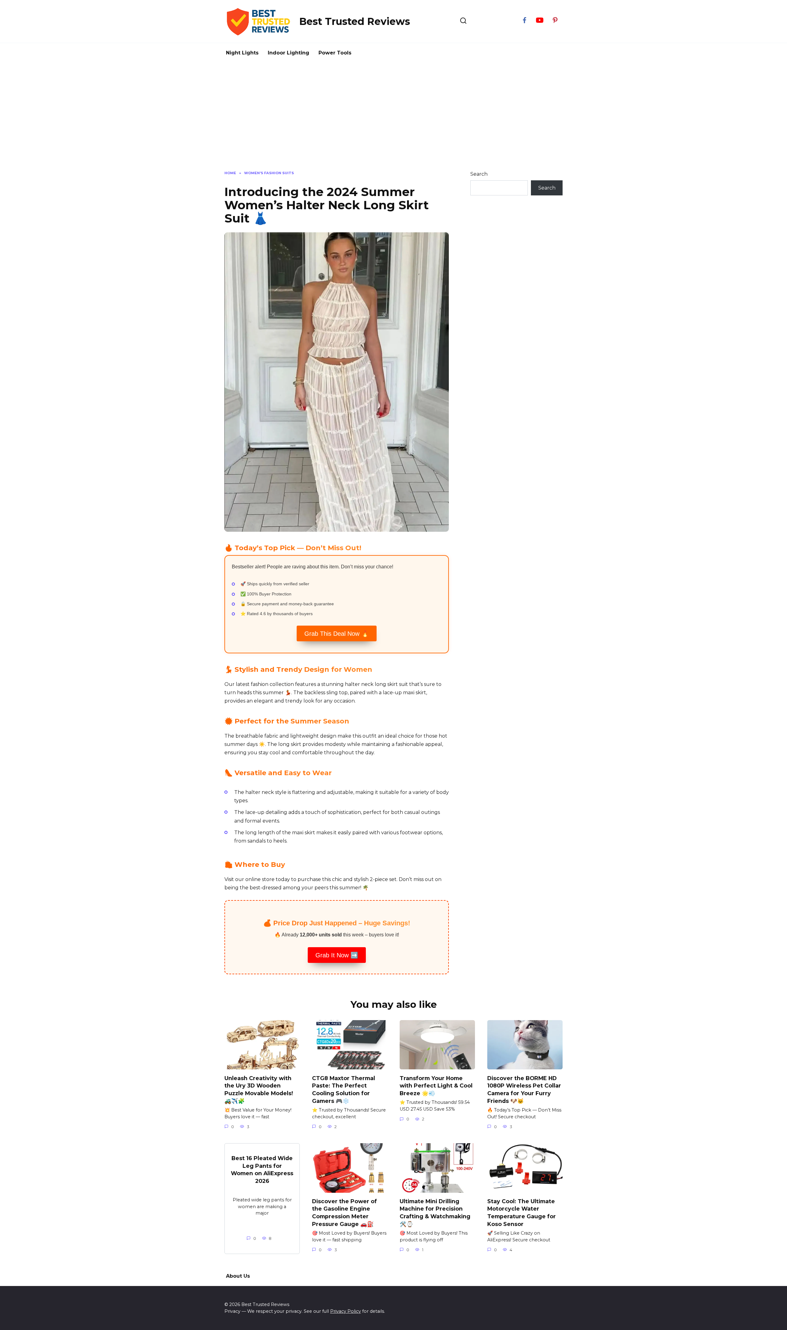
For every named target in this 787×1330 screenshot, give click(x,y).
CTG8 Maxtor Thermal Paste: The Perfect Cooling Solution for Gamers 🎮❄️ (343, 1089)
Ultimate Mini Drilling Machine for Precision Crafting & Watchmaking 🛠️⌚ (435, 1212)
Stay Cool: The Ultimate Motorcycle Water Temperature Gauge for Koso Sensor (521, 1212)
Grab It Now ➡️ (336, 955)
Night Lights (242, 53)
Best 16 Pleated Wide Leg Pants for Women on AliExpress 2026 (262, 1169)
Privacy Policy (345, 1311)
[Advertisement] (393, 115)
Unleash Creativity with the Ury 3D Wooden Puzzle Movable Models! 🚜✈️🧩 (258, 1089)
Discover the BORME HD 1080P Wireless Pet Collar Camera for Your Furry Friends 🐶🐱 (524, 1089)
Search (479, 174)
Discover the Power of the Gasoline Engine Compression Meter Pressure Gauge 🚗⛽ (344, 1212)
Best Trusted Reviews (354, 21)
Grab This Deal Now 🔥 (336, 633)
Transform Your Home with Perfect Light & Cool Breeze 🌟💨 (436, 1085)
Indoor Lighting (288, 53)
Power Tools (334, 53)
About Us (238, 1276)
